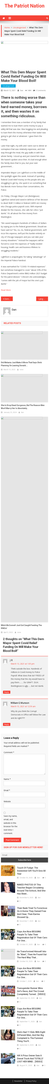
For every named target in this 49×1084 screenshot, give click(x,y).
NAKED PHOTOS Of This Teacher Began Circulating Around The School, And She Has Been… (31, 889)
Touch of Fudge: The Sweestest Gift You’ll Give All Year (31, 870)
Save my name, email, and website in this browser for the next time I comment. (10, 825)
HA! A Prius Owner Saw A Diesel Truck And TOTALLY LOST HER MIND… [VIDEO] (30, 1058)
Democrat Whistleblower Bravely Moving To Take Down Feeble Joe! (8, 299)
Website (7, 801)
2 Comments (41, 90)
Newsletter (18, 1081)
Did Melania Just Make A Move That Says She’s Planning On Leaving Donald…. (21, 364)
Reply (6, 692)
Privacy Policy (31, 1081)
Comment (9, 752)
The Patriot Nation (25, 6)
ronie (21, 370)
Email (7, 790)
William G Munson (20, 702)
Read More (6, 290)
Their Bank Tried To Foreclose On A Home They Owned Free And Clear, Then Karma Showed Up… (32, 912)
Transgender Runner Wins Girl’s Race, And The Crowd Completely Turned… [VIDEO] (31, 991)
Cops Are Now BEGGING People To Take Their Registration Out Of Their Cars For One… (32, 936)
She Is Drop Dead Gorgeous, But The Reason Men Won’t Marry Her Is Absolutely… (23, 406)
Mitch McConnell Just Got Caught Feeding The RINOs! (21, 626)
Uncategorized (8, 86)
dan (21, 90)
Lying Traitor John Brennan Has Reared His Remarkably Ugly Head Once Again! (43, 299)
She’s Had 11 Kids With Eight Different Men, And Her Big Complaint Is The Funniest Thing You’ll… (31, 1036)
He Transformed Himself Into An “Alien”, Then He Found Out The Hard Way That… (32, 954)
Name (7, 779)
